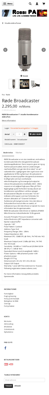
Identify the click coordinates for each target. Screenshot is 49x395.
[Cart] (44, 3)
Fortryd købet (9, 306)
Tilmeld (8, 386)
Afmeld (18, 386)
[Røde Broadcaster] (24, 50)
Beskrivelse (8, 152)
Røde (8, 94)
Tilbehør (18, 152)
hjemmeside (9, 276)
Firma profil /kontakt (11, 299)
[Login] (37, 3)
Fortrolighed (8, 294)
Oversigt (7, 303)
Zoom (25, 76)
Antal (7, 134)
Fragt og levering (10, 296)
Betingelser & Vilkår (11, 301)
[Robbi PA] (24, 13)
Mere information (9, 120)
